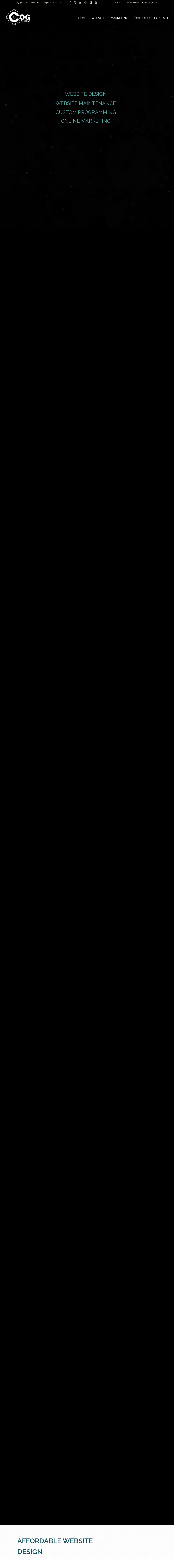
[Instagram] (96, 2)
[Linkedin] (80, 2)
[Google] (91, 2)
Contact (161, 18)
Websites (99, 18)
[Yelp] (85, 2)
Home (82, 18)
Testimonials (132, 3)
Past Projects (149, 3)
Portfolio (141, 18)
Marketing (119, 18)
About (118, 3)
